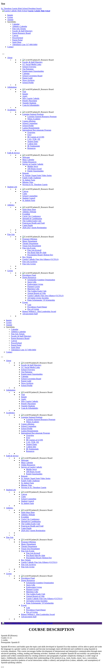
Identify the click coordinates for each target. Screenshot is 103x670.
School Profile (28, 82)
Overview (31, 132)
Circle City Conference (31, 216)
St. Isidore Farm (28, 180)
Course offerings (29, 121)
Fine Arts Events (29, 248)
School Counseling (29, 123)
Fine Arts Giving (29, 264)
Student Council (28, 198)
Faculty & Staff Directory (22, 31)
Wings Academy (33, 119)
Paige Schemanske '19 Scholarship (41, 300)
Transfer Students (29, 103)
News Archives (28, 80)
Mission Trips (27, 182)
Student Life (12, 187)
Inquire (10, 15)
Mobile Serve (32, 166)
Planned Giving (33, 286)
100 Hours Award (34, 169)
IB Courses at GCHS (35, 137)
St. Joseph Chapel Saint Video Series (37, 175)
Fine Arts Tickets (19, 29)
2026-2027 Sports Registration (34, 228)
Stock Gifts (31, 282)
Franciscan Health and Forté (33, 223)
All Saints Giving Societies (38, 298)
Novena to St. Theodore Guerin (34, 184)
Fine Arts (11, 234)
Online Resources (29, 162)
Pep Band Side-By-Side (36, 252)
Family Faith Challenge (31, 178)
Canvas (15, 35)
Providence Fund (29, 275)
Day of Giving (33, 309)
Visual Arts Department (31, 246)
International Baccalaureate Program (36, 130)
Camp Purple (27, 225)
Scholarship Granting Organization (41, 280)
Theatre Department (30, 243)
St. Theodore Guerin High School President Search (21, 8)
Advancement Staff (30, 314)
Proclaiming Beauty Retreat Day (40, 255)
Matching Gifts (33, 289)
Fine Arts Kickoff (34, 250)
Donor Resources (29, 277)
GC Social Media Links (31, 64)
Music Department (29, 241)
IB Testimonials (33, 146)
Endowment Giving (35, 284)
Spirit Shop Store (29, 209)
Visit (24, 92)
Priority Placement (29, 101)
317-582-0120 (8, 51)
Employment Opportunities (33, 71)
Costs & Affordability (30, 105)
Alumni (10, 20)
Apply (24, 96)
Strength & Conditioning (32, 218)
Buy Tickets (27, 257)
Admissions (12, 87)
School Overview (29, 67)
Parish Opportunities (35, 171)
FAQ (29, 135)
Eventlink (26, 214)
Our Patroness (28, 69)
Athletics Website (29, 212)
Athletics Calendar (19, 26)
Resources (31, 148)
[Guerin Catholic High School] (15, 11)
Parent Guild (27, 78)
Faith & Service (13, 153)
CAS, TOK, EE (33, 139)
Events (25, 302)
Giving (10, 17)
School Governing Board (32, 76)
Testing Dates (32, 141)
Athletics (10, 205)
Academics (11, 110)
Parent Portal (17, 40)
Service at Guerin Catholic (32, 164)
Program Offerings (29, 239)
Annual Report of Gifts (36, 293)
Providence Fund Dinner (37, 307)
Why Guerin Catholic (30, 98)
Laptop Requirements (30, 128)
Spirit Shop (16, 42)
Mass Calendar (28, 160)
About (9, 58)
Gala (29, 305)
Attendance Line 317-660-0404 (24, 44)
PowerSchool (17, 38)
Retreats (25, 173)
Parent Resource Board (21, 33)
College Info (32, 144)
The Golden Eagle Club (31, 221)
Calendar (15, 24)
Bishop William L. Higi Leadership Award (39, 311)
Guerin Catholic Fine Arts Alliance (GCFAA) (40, 259)
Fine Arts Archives (29, 262)
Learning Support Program (33, 114)
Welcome (26, 157)
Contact (10, 47)
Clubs (24, 194)
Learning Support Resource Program (42, 116)
